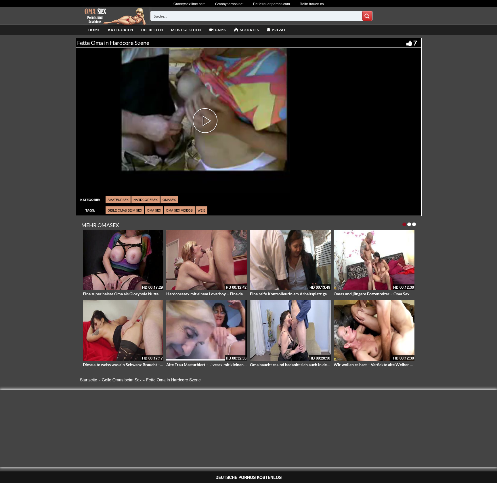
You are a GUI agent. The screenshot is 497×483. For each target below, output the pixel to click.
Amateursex (118, 199)
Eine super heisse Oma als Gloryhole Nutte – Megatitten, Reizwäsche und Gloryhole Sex (161, 293)
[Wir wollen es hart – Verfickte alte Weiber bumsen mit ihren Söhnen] (374, 330)
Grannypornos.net (229, 3)
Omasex (169, 199)
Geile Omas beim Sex (125, 210)
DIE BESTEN (152, 30)
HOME (94, 30)
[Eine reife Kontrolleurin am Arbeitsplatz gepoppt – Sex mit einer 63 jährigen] (290, 260)
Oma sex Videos (179, 210)
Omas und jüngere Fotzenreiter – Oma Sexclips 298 (380, 293)
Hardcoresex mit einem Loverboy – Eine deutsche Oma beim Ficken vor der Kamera (241, 293)
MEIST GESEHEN (186, 30)
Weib (201, 210)
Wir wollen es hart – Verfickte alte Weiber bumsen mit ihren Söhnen (395, 364)
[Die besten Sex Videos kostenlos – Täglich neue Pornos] (114, 16)
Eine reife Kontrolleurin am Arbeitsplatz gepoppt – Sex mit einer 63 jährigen (318, 293)
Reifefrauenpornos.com (271, 3)
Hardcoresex (145, 199)
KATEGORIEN (120, 30)
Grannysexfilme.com (189, 3)
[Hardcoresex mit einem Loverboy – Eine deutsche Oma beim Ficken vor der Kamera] (206, 260)
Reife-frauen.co (312, 3)
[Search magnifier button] (367, 16)
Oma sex (154, 210)
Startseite (88, 380)
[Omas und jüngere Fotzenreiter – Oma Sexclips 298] (374, 260)
